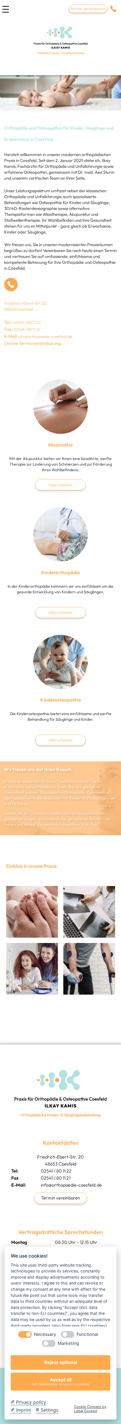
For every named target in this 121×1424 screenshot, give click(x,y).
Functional (87, 1334)
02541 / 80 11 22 (27, 322)
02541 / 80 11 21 (27, 329)
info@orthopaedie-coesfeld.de (45, 336)
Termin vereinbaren (88, 8)
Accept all (60, 1381)
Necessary (45, 1334)
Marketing (68, 1343)
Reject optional (60, 1362)
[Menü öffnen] (5, 11)
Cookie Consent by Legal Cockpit (90, 1409)
